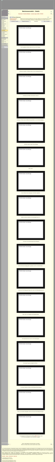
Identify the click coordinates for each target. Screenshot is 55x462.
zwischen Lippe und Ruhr (35, 13)
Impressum (15, 456)
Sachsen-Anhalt (4, 34)
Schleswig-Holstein (3, 35)
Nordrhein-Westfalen (26, 13)
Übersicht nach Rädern (4, 41)
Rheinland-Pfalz (4, 31)
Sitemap (7, 456)
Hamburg (3, 25)
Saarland (3, 32)
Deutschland (20, 13)
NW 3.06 (41, 13)
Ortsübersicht (4, 39)
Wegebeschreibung (25, 21)
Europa (3, 46)
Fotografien (36, 21)
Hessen (3, 26)
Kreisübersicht (4, 38)
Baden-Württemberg (4, 21)
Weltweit (3, 47)
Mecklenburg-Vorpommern (4, 28)
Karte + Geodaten (47, 21)
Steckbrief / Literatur (14, 21)
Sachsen (3, 33)
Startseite (3, 456)
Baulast (3, 40)
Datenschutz (11, 456)
